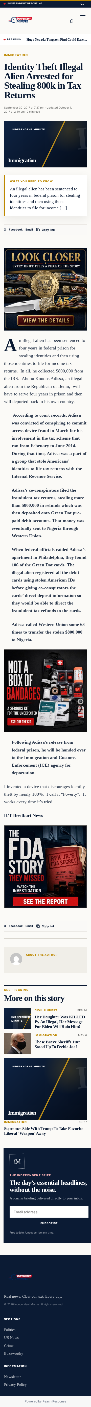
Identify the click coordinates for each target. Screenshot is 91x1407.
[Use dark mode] (81, 4)
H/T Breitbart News (23, 815)
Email (29, 229)
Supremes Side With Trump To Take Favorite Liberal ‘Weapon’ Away (43, 1131)
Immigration (16, 55)
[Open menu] (82, 20)
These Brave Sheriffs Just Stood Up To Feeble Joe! (57, 1044)
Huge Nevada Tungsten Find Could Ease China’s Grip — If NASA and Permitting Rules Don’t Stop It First (57, 39)
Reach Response (54, 1401)
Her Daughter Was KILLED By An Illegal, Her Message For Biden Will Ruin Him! (60, 1022)
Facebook (16, 229)
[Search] (71, 20)
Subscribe (49, 1223)
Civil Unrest (46, 1010)
